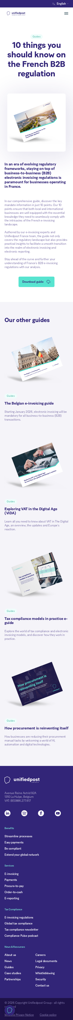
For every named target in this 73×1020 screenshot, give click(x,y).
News (8, 961)
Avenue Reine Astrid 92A (20, 793)
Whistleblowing (44, 973)
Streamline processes (18, 836)
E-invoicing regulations (18, 917)
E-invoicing (11, 873)
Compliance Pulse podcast (21, 935)
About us (10, 955)
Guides (9, 967)
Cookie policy (48, 1014)
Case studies (12, 973)
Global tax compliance (18, 923)
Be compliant (12, 848)
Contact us (42, 985)
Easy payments (14, 842)
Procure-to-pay (13, 886)
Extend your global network (21, 854)
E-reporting (11, 898)
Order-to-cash (13, 892)
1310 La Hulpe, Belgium (19, 796)
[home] (22, 13)
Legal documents (46, 961)
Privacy (39, 967)
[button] (61, 4)
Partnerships (12, 979)
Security (40, 979)
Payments (10, 879)
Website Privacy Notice (19, 1014)
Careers (40, 955)
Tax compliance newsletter (21, 929)
